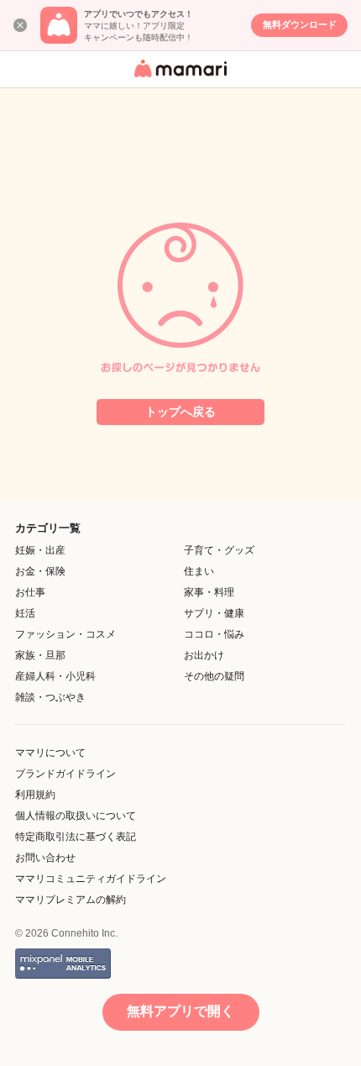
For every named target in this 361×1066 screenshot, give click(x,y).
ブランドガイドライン (65, 774)
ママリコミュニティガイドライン (90, 879)
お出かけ (204, 655)
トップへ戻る (180, 411)
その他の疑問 (214, 676)
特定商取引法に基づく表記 (75, 837)
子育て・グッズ (219, 550)
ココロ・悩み (214, 634)
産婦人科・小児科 (55, 676)
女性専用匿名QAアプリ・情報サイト (178, 78)
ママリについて (50, 753)
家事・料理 (209, 592)
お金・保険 (40, 571)
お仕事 (30, 592)
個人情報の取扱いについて (75, 816)
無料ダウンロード (300, 24)
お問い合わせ (45, 858)
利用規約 (35, 795)
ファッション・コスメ (65, 634)
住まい (199, 571)
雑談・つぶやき (50, 697)
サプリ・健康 (214, 613)
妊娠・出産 (40, 550)
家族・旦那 (40, 655)
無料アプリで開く (180, 1011)
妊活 (25, 613)
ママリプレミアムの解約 (70, 900)
